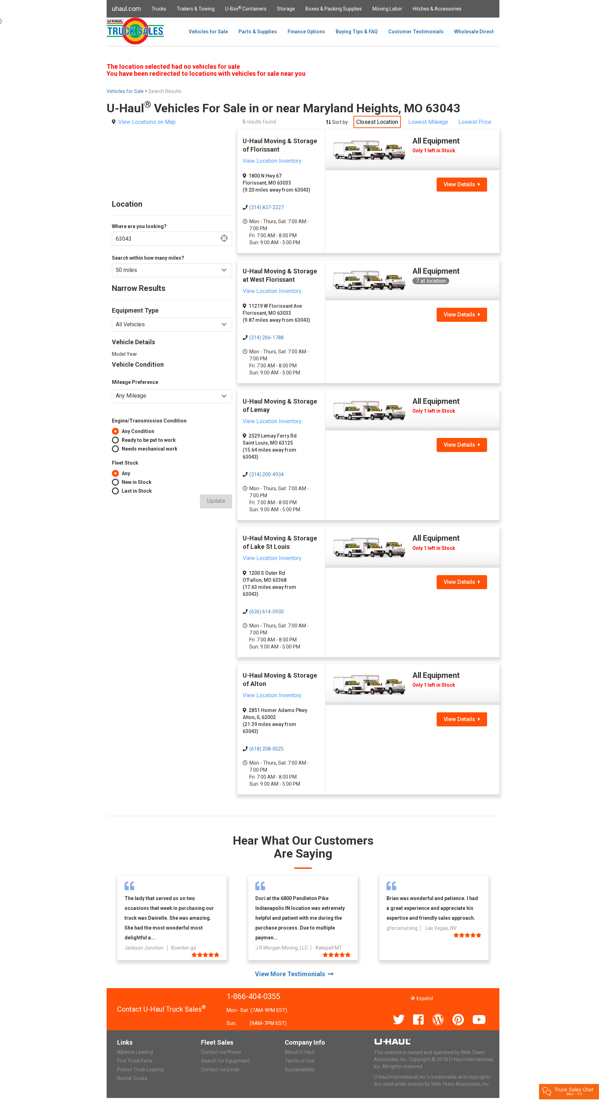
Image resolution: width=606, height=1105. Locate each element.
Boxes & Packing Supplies (333, 9)
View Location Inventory (272, 161)
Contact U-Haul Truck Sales (161, 1009)
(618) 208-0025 (266, 749)
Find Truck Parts (135, 1061)
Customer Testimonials (416, 31)
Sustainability (300, 1069)
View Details (461, 184)
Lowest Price (474, 122)
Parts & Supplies (257, 31)
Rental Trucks (132, 1078)
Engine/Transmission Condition (149, 421)
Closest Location (377, 122)
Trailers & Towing (196, 9)
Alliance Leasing (135, 1052)
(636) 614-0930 (266, 611)
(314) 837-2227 (266, 207)
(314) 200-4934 (266, 474)
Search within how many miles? (148, 258)
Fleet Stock (125, 463)
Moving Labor (387, 9)
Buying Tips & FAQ (357, 31)
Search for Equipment (225, 1061)
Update (216, 501)
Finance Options (306, 31)
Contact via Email (220, 1069)
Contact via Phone (221, 1052)
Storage (286, 9)
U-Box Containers (246, 8)
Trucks (159, 9)
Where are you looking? (139, 226)
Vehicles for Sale (208, 31)
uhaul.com (126, 8)
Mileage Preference (135, 382)
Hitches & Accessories (437, 9)
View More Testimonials (291, 974)
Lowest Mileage (428, 122)
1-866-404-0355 (253, 996)
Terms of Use (300, 1061)
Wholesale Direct (474, 31)
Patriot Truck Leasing (140, 1069)
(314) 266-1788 (266, 337)
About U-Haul (299, 1052)
